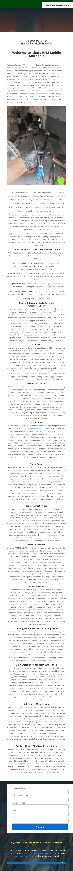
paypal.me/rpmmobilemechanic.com (43, 853)
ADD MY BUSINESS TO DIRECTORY (57, 5)
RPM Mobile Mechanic (23, 632)
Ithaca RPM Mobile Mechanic (34, 428)
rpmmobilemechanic (20, 856)
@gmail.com (33, 856)
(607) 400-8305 (35, 99)
